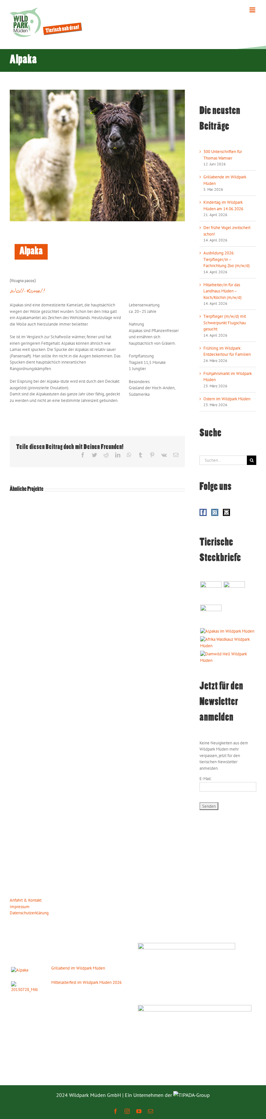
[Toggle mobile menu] (252, 9)
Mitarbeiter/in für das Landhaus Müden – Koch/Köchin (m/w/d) (222, 291)
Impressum (20, 906)
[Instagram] (214, 512)
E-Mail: (206, 778)
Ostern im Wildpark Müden (226, 399)
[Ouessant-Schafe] (211, 615)
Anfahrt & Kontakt (26, 900)
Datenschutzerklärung (29, 913)
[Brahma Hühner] (234, 592)
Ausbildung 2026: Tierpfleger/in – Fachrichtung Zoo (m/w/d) (226, 259)
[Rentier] (211, 592)
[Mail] (226, 512)
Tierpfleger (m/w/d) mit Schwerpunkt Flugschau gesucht (224, 323)
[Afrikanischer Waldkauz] (228, 642)
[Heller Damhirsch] (228, 657)
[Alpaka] (227, 631)
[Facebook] (203, 512)
